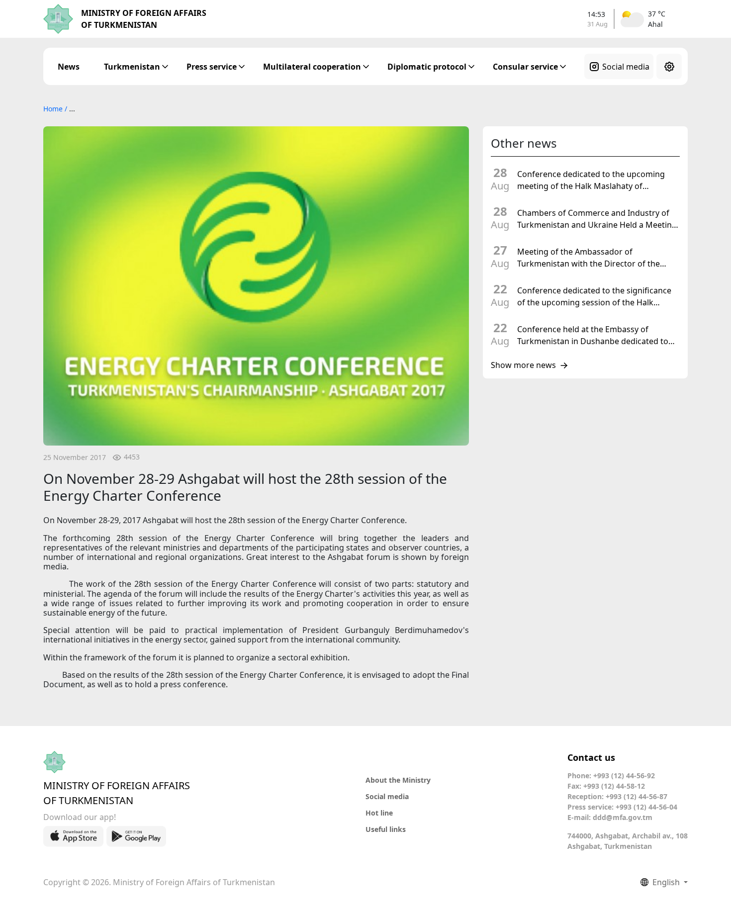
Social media (625, 66)
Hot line (379, 813)
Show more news (523, 365)
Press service (211, 66)
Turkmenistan (132, 66)
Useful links (386, 829)
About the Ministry (398, 780)
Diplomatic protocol (426, 66)
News (69, 66)
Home (54, 108)
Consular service (525, 66)
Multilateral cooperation (312, 66)
